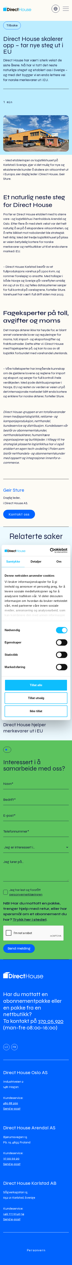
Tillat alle (36, 685)
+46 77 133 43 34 (13, 1214)
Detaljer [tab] (36, 561)
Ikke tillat (36, 711)
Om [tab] (58, 561)
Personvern (36, 1250)
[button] (56, 9)
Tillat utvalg (36, 698)
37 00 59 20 (11, 1158)
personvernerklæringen (25, 894)
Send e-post (11, 1108)
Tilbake (12, 25)
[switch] (61, 642)
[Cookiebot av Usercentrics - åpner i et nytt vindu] (50, 550)
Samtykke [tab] (13, 561)
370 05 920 (50, 1021)
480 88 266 (10, 1103)
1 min (7, 102)
